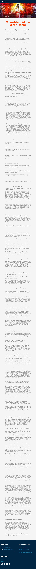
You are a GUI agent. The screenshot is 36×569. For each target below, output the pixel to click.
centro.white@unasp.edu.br (8, 549)
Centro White (13, 1)
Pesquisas (27, 1)
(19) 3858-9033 (7, 547)
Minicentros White (20, 1)
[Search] (29, 16)
